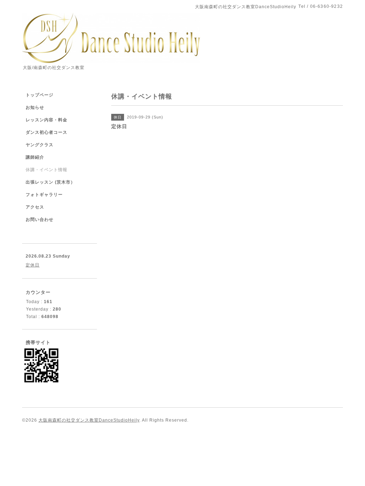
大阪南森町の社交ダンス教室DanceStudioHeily (88, 420)
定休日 (33, 265)
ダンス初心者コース (46, 132)
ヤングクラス (39, 144)
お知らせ (35, 107)
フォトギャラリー (44, 194)
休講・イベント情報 (46, 169)
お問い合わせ (39, 219)
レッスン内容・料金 (46, 119)
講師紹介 (35, 157)
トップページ (39, 95)
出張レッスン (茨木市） (50, 182)
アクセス (35, 207)
